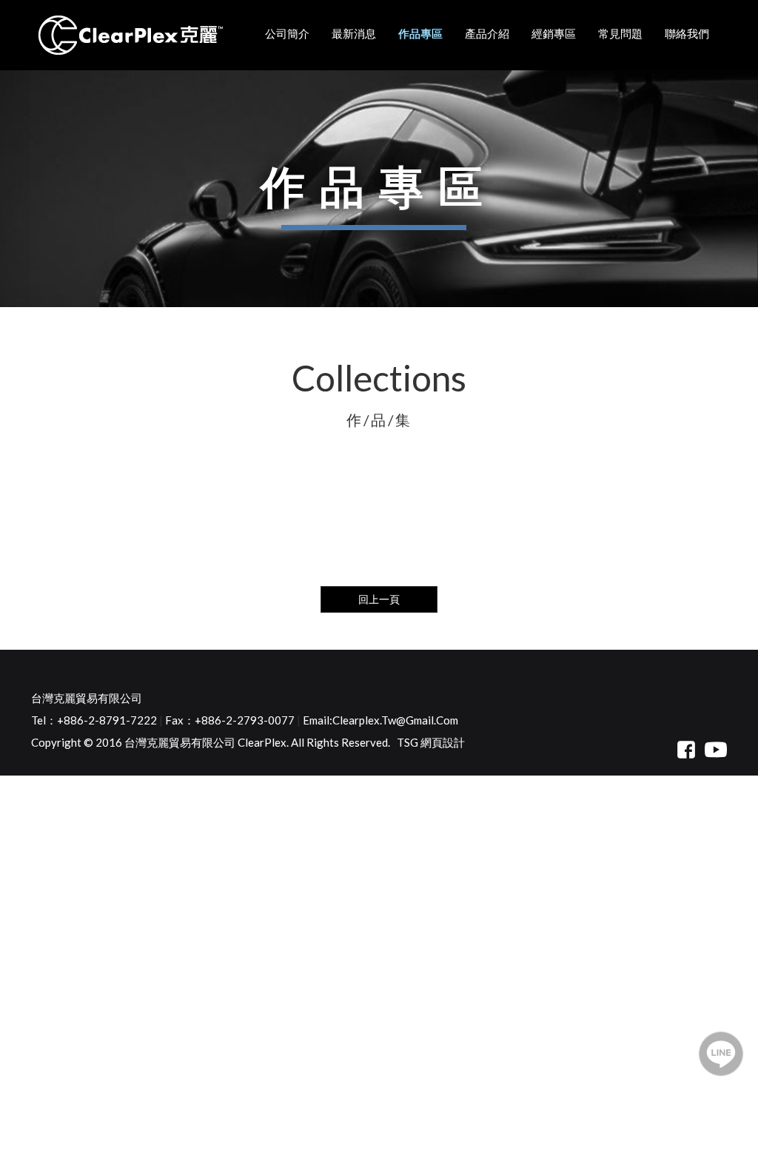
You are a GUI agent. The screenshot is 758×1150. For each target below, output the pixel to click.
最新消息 (354, 33)
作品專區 (420, 33)
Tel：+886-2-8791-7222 (94, 720)
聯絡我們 (687, 33)
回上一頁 (379, 599)
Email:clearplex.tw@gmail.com (380, 720)
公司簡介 (287, 33)
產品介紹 (487, 33)
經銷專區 (553, 33)
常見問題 (620, 33)
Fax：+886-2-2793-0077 (230, 720)
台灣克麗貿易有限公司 (86, 698)
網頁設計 (442, 742)
